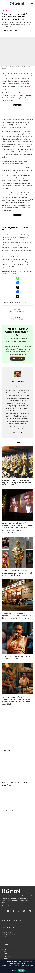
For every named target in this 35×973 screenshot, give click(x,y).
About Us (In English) (8, 927)
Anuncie (4, 929)
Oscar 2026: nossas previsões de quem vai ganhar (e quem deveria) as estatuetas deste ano (17, 573)
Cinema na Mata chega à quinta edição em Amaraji (22, 220)
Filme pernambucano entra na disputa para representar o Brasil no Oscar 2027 (17, 482)
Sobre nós (4, 925)
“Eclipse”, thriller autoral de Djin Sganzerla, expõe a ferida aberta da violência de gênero (23, 765)
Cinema (5, 11)
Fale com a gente (21, 302)
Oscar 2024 (20, 311)
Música (4, 949)
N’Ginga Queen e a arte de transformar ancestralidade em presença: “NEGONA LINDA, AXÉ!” (16, 840)
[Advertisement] (17, 726)
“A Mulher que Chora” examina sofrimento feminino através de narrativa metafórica (23, 773)
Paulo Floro (8, 30)
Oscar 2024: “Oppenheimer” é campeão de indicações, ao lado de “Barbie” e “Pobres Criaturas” (21, 111)
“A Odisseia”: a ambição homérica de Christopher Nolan (23, 757)
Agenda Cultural (6, 956)
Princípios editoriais (7, 932)
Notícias (20, 319)
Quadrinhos (5, 954)
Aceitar (21, 970)
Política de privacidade (8, 934)
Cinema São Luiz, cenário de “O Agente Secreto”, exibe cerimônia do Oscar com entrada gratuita (16, 616)
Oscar (12, 311)
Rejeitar (14, 970)
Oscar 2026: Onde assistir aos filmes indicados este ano (17, 657)
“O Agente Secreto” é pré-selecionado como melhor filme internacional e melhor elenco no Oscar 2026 (17, 700)
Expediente (5, 937)
